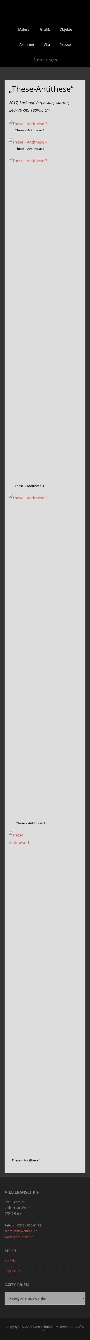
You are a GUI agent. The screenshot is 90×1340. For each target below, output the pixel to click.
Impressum (13, 1271)
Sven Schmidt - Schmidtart (45, 10)
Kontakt (10, 1260)
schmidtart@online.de (21, 1231)
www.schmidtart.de (19, 1237)
